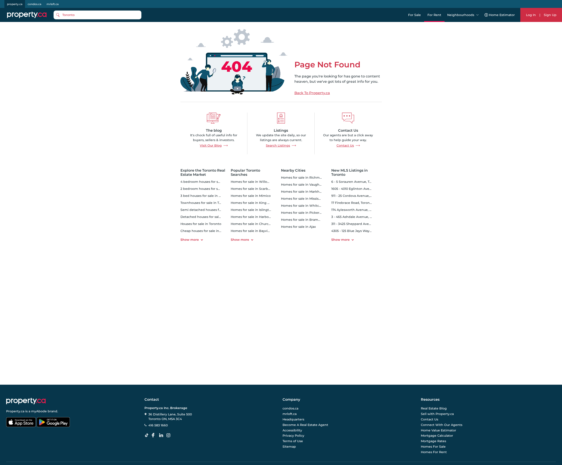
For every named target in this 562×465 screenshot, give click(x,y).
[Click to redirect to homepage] (27, 15)
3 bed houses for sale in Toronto (205, 196)
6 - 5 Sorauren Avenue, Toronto (355, 182)
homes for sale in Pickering (303, 213)
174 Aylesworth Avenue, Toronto (356, 210)
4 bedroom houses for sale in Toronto (210, 182)
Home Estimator (502, 15)
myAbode (39, 411)
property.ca (14, 4)
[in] (169, 435)
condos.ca (34, 4)
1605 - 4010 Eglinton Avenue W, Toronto (362, 189)
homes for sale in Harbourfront (255, 217)
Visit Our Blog (211, 145)
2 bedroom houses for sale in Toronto (210, 189)
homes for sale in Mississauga (304, 199)
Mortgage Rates (433, 441)
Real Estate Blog (434, 408)
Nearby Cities (293, 170)
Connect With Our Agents (441, 425)
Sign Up (550, 15)
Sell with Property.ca (437, 414)
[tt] (147, 435)
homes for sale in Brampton (303, 220)
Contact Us (345, 145)
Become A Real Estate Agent (305, 425)
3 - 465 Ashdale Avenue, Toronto (356, 217)
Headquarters (293, 419)
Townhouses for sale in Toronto (205, 203)
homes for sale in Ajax (298, 227)
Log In (531, 15)
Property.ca (15, 411)
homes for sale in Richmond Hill (306, 178)
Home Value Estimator (438, 430)
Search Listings (278, 145)
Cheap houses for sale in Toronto (206, 231)
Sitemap (289, 447)
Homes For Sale (433, 447)
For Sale (414, 15)
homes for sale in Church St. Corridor (260, 224)
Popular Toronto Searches (245, 172)
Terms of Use (293, 441)
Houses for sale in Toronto (200, 224)
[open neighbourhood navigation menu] (477, 14)
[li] (162, 435)
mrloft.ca (53, 4)
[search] (97, 15)
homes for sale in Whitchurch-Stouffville (313, 206)
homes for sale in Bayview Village (257, 231)
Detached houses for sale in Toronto (209, 217)
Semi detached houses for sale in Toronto (213, 210)
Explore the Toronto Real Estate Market (202, 172)
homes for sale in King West (253, 203)
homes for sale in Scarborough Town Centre (266, 189)
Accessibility (292, 430)
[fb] (155, 435)
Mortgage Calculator (437, 436)
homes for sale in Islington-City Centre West (266, 210)
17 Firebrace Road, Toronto (352, 203)
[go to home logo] (26, 401)
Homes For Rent (434, 452)
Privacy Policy (293, 436)
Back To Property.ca (312, 93)
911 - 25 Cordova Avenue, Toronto (357, 196)
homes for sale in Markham (302, 192)
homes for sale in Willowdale (254, 182)
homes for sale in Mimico (251, 196)
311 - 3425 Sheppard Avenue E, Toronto (361, 224)
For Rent (434, 15)
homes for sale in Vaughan (302, 185)
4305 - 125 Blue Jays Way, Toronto (357, 231)
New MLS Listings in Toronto (349, 172)
